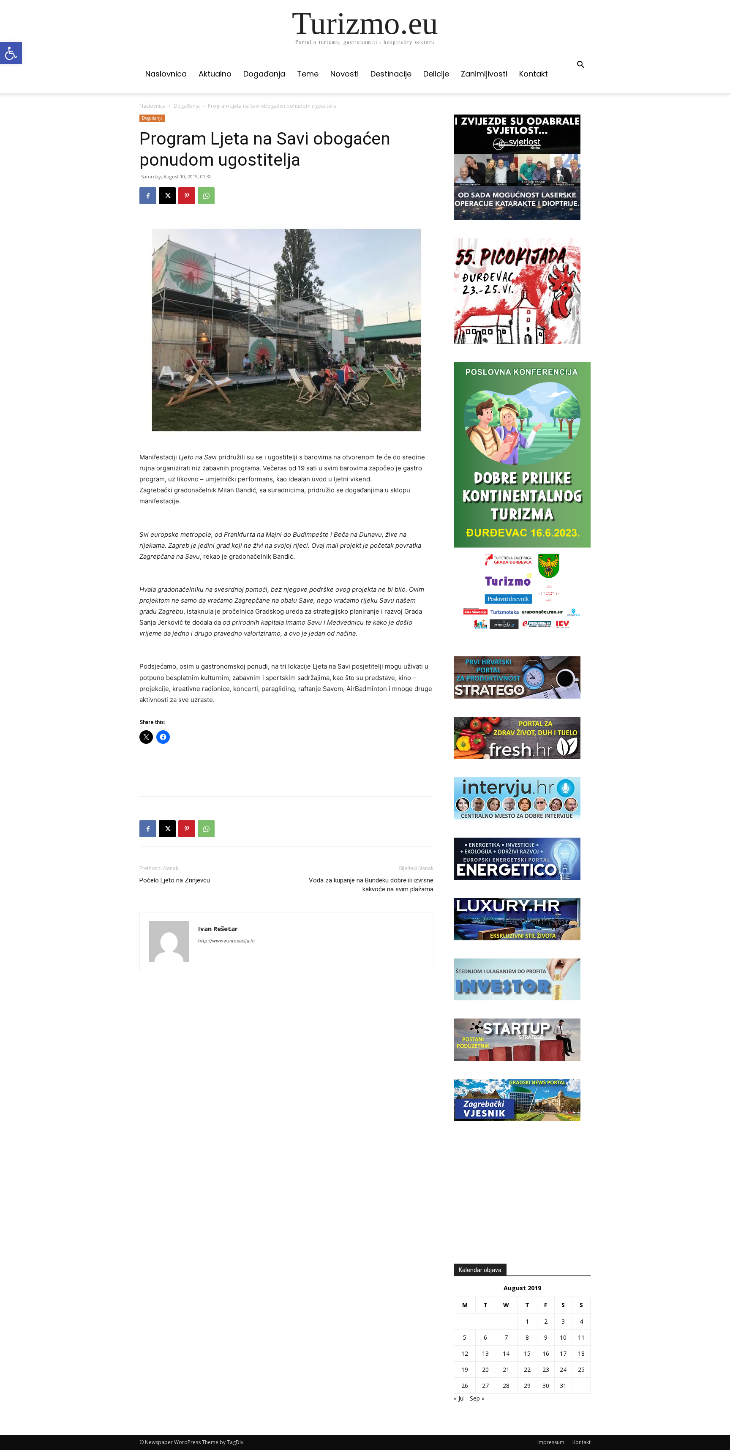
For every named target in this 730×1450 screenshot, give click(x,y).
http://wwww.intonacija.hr (226, 941)
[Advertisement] (286, 768)
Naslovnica (166, 73)
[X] (167, 195)
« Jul (459, 1398)
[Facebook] (147, 195)
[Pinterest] (186, 195)
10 (563, 1337)
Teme (308, 73)
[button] (11, 53)
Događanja (264, 73)
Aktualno (215, 73)
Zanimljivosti (484, 73)
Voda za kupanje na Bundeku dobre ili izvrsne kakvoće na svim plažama (371, 885)
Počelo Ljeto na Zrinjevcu (174, 880)
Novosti (344, 73)
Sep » (477, 1398)
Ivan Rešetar (218, 928)
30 (545, 1386)
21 (506, 1369)
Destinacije (390, 73)
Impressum (550, 1442)
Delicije (436, 73)
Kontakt (533, 73)
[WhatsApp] (206, 195)
